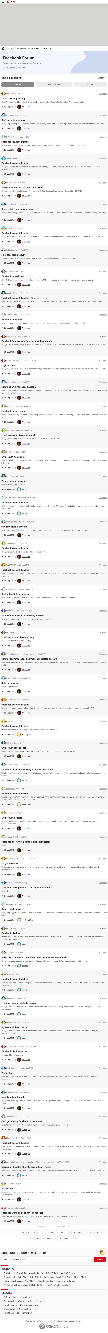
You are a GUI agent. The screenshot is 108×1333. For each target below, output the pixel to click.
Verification (7, 1073)
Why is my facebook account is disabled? (22, 187)
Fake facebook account (13, 255)
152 (96, 1233)
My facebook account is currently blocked (22, 615)
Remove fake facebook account (17, 209)
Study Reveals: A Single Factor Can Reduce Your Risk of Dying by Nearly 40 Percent (39, 1273)
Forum (11, 48)
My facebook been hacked (14, 1027)
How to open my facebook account (18, 387)
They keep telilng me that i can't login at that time (26, 887)
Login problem (8, 365)
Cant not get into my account (15, 594)
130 (45, 1233)
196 (54, 1238)
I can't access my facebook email (18, 435)
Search (101, 78)
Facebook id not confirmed (15, 141)
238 (70, 1238)
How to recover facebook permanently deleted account (29, 659)
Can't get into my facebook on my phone (21, 1121)
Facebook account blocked (15, 793)
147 (68, 1233)
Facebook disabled (11, 933)
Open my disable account (14, 526)
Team (35, 1321)
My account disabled (11, 817)
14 (23, 1233)
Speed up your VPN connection (17, 1309)
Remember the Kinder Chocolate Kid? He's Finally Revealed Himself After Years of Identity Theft (45, 1277)
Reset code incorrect (11, 909)
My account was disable (13, 457)
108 (40, 1233)
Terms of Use (44, 1321)
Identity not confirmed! (12, 1097)
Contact (72, 1321)
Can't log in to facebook (13, 120)
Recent (18, 84)
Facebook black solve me (14, 1051)
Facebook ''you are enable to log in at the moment (26, 341)
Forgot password (9, 863)
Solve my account (10, 683)
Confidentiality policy (59, 1321)
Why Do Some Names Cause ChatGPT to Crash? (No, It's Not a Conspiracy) (36, 1285)
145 (56, 1233)
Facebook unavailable (12, 276)
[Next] (104, 1233)
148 (73, 1233)
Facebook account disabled (15, 163)
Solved (91, 84)
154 (37, 1238)
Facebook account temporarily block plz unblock (25, 841)
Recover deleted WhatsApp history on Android (24, 1301)
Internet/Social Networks (28, 48)
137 (51, 1233)
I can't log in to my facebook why (17, 637)
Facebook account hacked (14, 979)
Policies (79, 1321)
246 (76, 1238)
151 (90, 1233)
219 (59, 1238)
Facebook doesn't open (13, 411)
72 (34, 1233)
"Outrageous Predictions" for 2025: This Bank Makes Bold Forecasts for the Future (39, 1281)
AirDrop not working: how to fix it (18, 1297)
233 (65, 1238)
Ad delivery (7, 1188)
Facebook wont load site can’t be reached (22, 1212)
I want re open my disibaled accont (19, 1003)
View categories (9, 68)
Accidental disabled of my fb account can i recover (26, 1167)
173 (48, 1238)
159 (42, 1238)
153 (31, 1238)
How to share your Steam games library (21, 1305)
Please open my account (13, 481)
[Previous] (4, 1233)
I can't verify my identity (13, 98)
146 (62, 1233)
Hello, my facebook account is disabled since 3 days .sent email (33, 957)
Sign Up (29, 1321)
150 (85, 1233)
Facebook (47, 48)
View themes (21, 68)
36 (29, 1233)
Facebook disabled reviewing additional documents (27, 769)
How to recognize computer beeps (18, 1313)
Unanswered (55, 84)
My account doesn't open (13, 748)
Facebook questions (11, 319)
